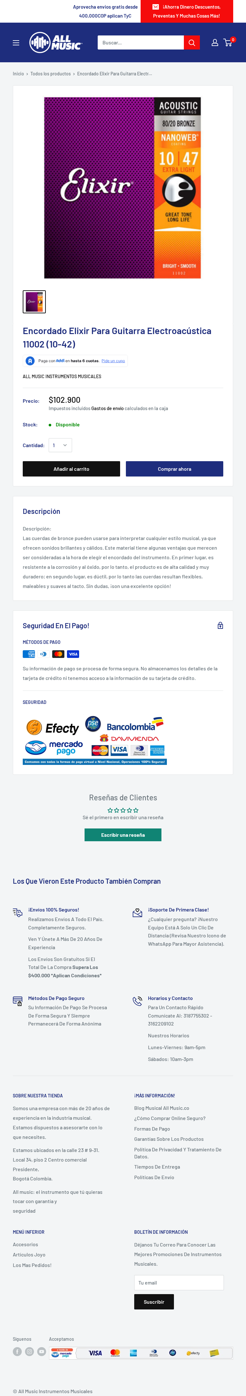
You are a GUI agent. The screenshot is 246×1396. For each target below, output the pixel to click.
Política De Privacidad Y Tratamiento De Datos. (178, 1152)
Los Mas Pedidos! (32, 1265)
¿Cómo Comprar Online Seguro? (170, 1118)
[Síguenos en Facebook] (17, 1351)
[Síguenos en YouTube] (41, 1351)
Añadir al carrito (71, 469)
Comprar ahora (174, 469)
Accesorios (25, 1244)
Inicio (18, 73)
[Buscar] (192, 42)
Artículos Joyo (29, 1254)
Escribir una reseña (123, 835)
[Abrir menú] (16, 42)
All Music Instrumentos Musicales (62, 376)
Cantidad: (34, 445)
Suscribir (154, 1302)
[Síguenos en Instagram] (29, 1351)
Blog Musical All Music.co (161, 1108)
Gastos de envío (107, 408)
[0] (228, 42)
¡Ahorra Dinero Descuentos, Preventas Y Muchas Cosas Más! (187, 11)
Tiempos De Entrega (157, 1166)
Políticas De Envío (154, 1177)
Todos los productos (50, 73)
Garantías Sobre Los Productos (169, 1139)
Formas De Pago (152, 1128)
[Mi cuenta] (215, 42)
